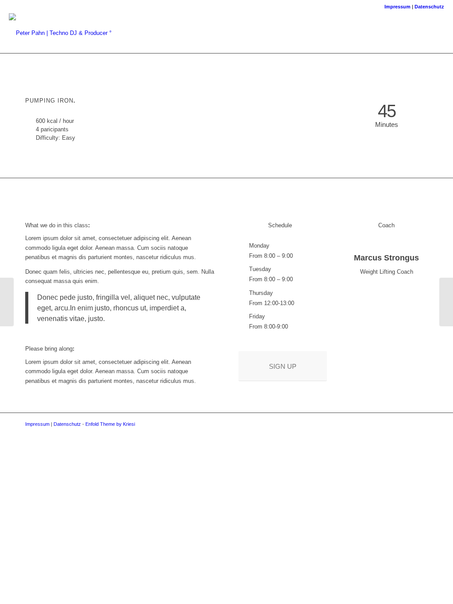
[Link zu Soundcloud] (401, 32)
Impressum (397, 6)
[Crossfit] (7, 302)
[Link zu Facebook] (362, 32)
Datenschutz (429, 6)
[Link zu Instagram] (388, 32)
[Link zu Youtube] (415, 32)
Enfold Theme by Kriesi (110, 424)
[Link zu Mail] (375, 32)
